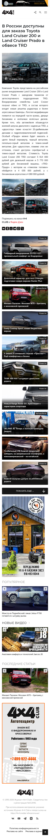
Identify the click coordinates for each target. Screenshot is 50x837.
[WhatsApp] (18, 228)
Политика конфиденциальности (24, 828)
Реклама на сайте (15, 831)
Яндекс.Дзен (16, 222)
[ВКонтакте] (3, 228)
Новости (10, 73)
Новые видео (16, 623)
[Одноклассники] (7, 228)
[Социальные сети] (35, 12)
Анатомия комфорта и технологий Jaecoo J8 (22, 654)
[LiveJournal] (22, 228)
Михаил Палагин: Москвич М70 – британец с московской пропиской (22, 696)
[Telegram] (14, 228)
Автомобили (41, 288)
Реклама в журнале (34, 831)
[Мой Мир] (11, 228)
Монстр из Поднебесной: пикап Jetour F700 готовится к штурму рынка (22, 614)
